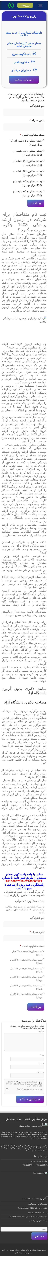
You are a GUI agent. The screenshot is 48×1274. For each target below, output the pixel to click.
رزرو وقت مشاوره (24, 79)
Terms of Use (36, 1086)
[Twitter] (30, 1247)
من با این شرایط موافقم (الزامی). (29, 1089)
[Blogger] (20, 1247)
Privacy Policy (12, 1084)
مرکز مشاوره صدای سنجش (19, 1250)
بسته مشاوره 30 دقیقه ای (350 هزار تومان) (27, 173)
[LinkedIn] (25, 1247)
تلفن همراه (37, 120)
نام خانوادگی (37, 105)
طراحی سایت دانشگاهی (24, 1253)
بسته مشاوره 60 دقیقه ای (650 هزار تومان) (27, 193)
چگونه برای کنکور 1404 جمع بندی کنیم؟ (32, 1208)
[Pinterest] (27, 1247)
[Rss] (35, 1247)
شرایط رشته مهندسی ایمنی (37, 1212)
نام (42, 1055)
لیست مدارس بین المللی (38, 1221)
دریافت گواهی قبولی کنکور (37, 1204)
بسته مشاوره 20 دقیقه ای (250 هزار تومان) (27, 162)
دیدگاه (41, 1031)
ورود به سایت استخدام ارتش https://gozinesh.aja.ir (28, 1216)
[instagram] (17, 1247)
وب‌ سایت (40, 1072)
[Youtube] (22, 1247)
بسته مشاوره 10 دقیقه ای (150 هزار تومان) (27, 152)
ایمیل (41, 1063)
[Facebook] (32, 1247)
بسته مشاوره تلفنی (32, 134)
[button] (40, 6)
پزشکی (13, 486)
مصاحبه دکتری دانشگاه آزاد (25, 702)
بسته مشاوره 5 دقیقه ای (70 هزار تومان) (25, 142)
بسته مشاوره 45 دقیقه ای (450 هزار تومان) (27, 183)
